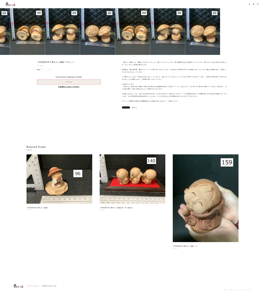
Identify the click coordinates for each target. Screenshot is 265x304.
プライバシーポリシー (33, 286)
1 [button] (131, 56)
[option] (132, 31)
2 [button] (132, 56)
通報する (134, 107)
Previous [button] (3, 32)
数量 (38, 69)
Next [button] (262, 32)
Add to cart (69, 82)
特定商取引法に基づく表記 (49, 286)
